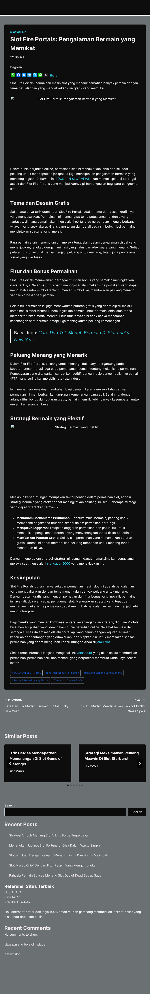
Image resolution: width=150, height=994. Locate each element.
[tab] (68, 785)
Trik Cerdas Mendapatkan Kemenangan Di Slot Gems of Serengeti (36, 758)
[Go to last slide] (10, 763)
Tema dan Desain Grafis (67, 680)
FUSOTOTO (12, 892)
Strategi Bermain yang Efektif (30, 680)
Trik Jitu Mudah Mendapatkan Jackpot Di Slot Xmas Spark (112, 705)
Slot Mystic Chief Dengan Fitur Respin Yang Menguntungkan (53, 865)
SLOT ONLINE (18, 32)
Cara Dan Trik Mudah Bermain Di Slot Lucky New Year (36, 705)
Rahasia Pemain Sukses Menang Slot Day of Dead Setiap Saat (55, 875)
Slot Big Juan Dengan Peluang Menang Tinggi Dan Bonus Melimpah (58, 855)
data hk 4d (12, 897)
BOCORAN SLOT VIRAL (26, 672)
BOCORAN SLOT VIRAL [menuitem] (72, 179)
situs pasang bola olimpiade (25, 944)
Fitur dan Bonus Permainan (62, 672)
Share (53, 75)
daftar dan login (37, 912)
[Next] (140, 763)
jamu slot (103, 642)
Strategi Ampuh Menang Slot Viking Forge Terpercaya (48, 835)
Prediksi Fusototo (17, 902)
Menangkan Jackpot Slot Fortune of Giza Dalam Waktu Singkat (55, 845)
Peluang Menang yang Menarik (103, 672)
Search (9, 805)
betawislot (12, 954)
